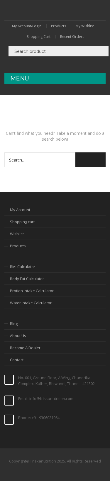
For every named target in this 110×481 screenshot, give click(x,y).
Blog (14, 323)
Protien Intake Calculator (32, 290)
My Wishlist (85, 26)
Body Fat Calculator (27, 278)
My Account (20, 209)
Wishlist (17, 233)
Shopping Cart (38, 36)
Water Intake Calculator (31, 302)
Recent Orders (72, 36)
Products (58, 26)
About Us (18, 335)
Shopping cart (22, 221)
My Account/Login (26, 26)
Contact (16, 359)
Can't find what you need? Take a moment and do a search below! (55, 136)
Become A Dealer (25, 347)
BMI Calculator (22, 266)
